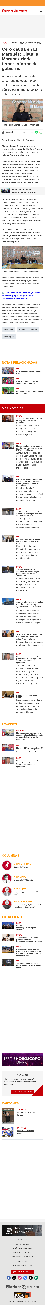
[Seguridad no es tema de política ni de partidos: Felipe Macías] (8, 963)
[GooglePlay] (36, 1278)
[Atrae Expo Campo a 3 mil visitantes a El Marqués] (8, 380)
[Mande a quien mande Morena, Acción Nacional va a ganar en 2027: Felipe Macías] (8, 457)
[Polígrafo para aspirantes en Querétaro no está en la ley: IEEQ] (8, 549)
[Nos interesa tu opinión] (22, 1230)
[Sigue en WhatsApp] (36, 132)
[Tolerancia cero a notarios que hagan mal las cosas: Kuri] (8, 640)
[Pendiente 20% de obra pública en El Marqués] (8, 390)
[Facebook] (9, 1278)
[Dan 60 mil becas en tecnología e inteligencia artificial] (8, 926)
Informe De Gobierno (28, 330)
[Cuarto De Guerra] (7, 865)
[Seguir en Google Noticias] (41, 132)
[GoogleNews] (25, 1278)
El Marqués (9, 337)
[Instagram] (20, 1278)
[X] (14, 1278)
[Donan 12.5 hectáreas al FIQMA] (8, 704)
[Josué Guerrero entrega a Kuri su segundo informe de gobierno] (8, 427)
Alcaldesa (8, 330)
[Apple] (31, 1278)
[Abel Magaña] (7, 891)
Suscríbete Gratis (22, 1092)
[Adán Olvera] (7, 878)
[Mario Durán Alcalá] (7, 904)
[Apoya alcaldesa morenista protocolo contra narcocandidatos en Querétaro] (8, 938)
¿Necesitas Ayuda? (22, 1272)
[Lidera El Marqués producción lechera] (8, 370)
